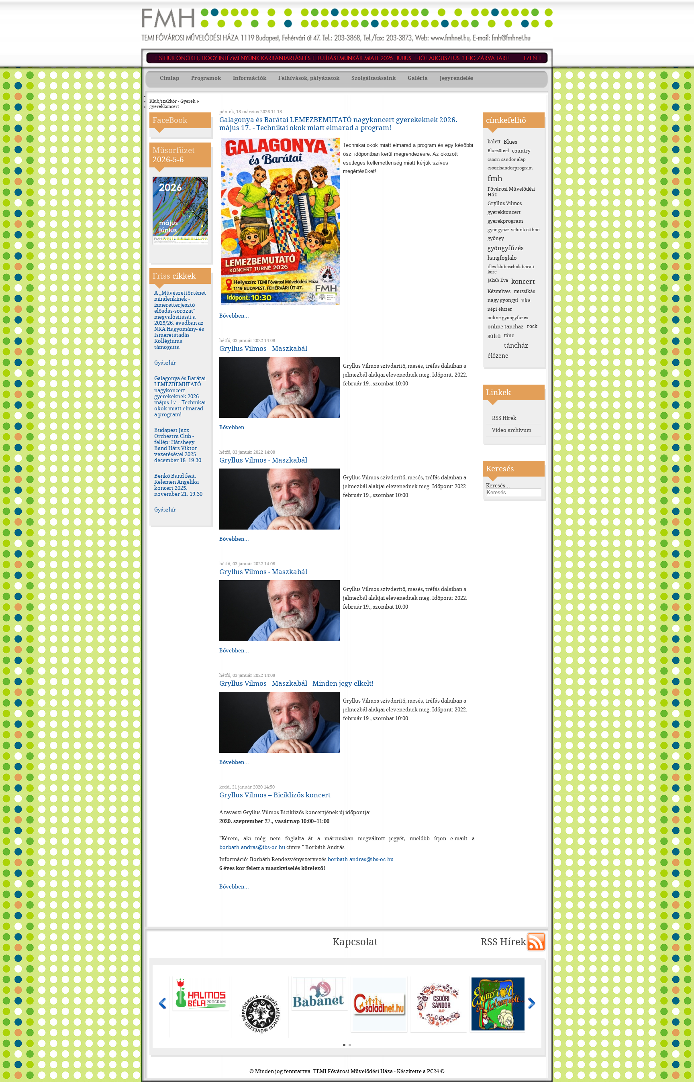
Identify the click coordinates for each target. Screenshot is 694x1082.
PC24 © (436, 1071)
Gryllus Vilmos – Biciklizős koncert (275, 795)
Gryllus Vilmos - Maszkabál (263, 348)
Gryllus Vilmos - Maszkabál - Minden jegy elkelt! (296, 683)
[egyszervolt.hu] (379, 1004)
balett (494, 142)
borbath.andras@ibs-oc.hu (252, 847)
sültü (494, 336)
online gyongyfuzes (508, 317)
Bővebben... (234, 316)
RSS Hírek (504, 418)
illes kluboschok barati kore (511, 269)
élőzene (498, 356)
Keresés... (498, 486)
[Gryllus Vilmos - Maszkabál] (279, 416)
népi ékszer (500, 309)
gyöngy (496, 238)
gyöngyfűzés (506, 248)
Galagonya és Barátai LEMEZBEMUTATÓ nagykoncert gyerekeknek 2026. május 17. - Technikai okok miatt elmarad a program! (180, 396)
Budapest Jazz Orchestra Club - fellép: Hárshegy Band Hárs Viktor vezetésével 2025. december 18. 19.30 (177, 445)
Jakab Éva (498, 280)
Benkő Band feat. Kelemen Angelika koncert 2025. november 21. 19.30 (178, 485)
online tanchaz (506, 327)
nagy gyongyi (503, 300)
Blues (510, 142)
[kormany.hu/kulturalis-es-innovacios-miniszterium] (438, 991)
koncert (523, 281)
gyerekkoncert (504, 212)
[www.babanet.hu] (201, 993)
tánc (509, 335)
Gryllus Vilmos (505, 203)
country (521, 151)
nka (526, 300)
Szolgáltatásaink (373, 78)
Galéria (418, 78)
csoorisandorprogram (510, 168)
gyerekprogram (505, 221)
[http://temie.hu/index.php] (498, 991)
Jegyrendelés (456, 78)
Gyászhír (165, 363)
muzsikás (524, 291)
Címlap (169, 78)
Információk (249, 78)
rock (532, 326)
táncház (516, 345)
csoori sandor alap (507, 159)
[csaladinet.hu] (260, 1004)
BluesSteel (498, 150)
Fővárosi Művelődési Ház (511, 192)
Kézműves (499, 291)
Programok (206, 78)
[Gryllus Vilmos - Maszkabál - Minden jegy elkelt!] (279, 751)
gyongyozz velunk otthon (514, 229)
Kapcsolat (355, 942)
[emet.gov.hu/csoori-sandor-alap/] (320, 1004)
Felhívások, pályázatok (308, 78)
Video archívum (511, 430)
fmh (495, 178)
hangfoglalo (502, 258)
